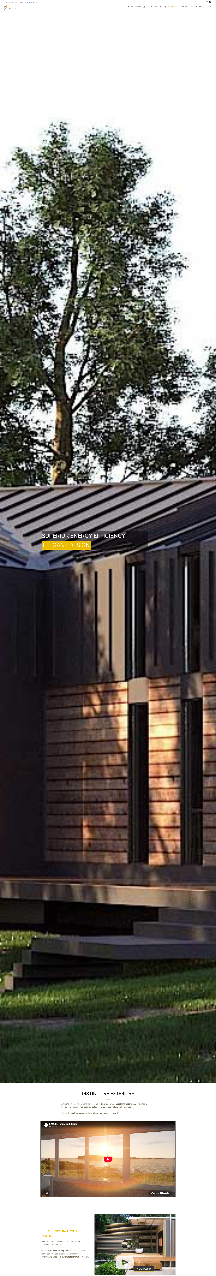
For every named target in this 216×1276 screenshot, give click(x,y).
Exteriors (175, 6)
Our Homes (152, 6)
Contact (208, 6)
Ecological (164, 6)
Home (130, 6)
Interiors (184, 6)
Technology (140, 6)
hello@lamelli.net (31, 2)
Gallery (194, 6)
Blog (201, 6)
